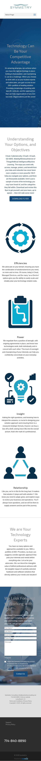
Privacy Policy (32, 664)
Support (8, 722)
